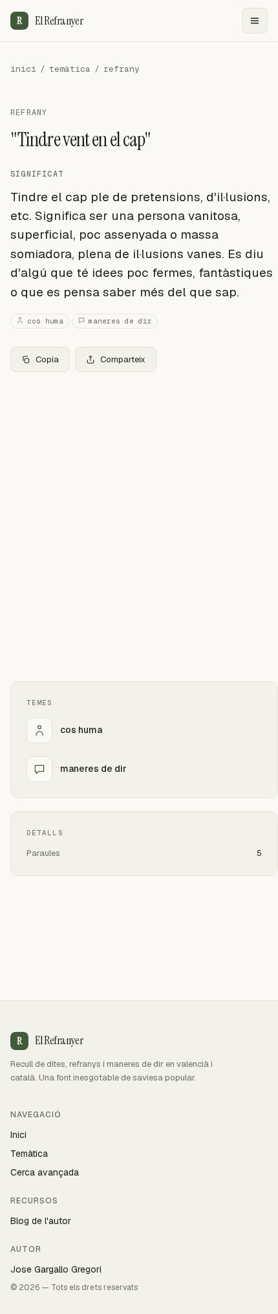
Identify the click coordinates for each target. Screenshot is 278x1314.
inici (23, 68)
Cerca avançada (44, 1172)
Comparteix (122, 359)
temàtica (70, 68)
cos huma (45, 320)
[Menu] (255, 21)
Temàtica (29, 1153)
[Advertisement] (139, 527)
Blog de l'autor (40, 1221)
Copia (47, 359)
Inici (18, 1135)
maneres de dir (120, 320)
